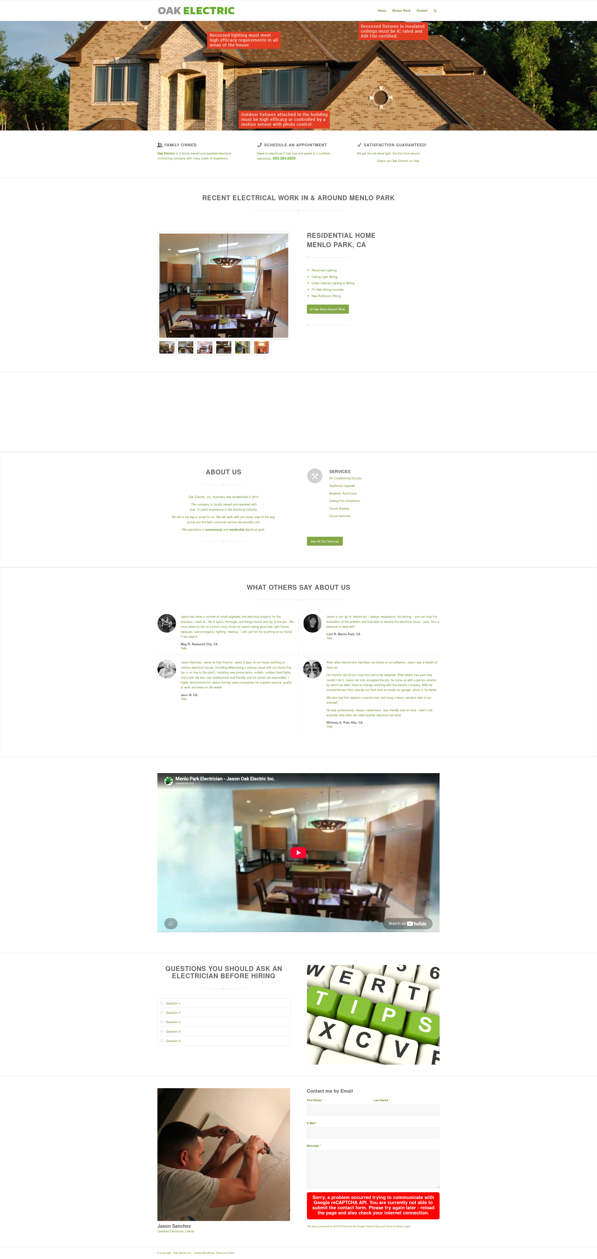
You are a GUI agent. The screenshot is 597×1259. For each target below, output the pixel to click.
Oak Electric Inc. (182, 1253)
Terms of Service (395, 1226)
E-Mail (312, 1123)
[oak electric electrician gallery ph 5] (242, 347)
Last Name (382, 1100)
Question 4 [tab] (173, 1031)
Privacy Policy (372, 1226)
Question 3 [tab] (173, 1022)
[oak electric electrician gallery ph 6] (261, 347)
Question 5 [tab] (173, 1040)
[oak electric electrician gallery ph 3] (223, 286)
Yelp (184, 648)
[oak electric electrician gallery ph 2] (204, 347)
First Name (315, 1100)
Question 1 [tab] (173, 1003)
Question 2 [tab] (173, 1012)
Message (314, 1146)
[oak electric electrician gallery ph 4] (223, 347)
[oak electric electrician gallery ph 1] (185, 347)
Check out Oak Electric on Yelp (398, 160)
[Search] (435, 10)
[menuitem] (382, 10)
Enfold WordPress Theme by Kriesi (214, 1253)
